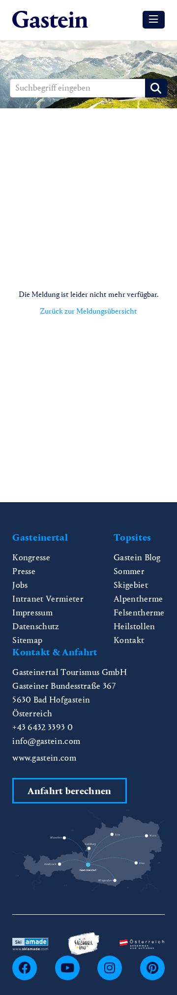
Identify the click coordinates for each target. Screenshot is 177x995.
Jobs (20, 585)
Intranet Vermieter (48, 599)
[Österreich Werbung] (142, 943)
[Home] (50, 20)
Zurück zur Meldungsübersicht (88, 311)
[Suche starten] (156, 88)
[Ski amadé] (30, 943)
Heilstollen (134, 626)
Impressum (32, 613)
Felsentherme (139, 613)
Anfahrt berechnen (69, 791)
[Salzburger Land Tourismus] (83, 942)
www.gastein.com (44, 758)
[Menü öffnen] (154, 20)
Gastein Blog (137, 557)
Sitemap (27, 640)
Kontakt (129, 640)
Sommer (129, 571)
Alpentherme (138, 599)
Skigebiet (131, 585)
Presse (23, 571)
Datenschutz (35, 626)
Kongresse (31, 557)
